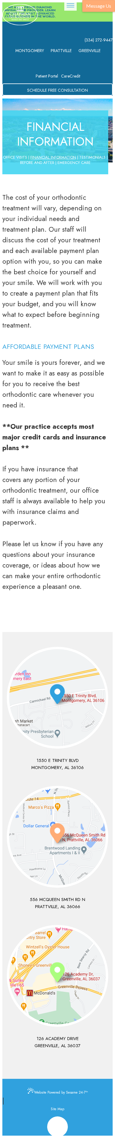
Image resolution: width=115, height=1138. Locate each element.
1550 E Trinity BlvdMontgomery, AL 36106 (57, 764)
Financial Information (53, 157)
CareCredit (70, 76)
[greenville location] (57, 976)
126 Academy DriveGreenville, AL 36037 (57, 1042)
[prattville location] (57, 837)
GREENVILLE (89, 51)
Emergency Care (74, 162)
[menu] (70, 5)
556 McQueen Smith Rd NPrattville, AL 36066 (57, 903)
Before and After (37, 162)
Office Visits (15, 157)
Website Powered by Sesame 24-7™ (61, 1092)
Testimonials (92, 157)
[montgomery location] (57, 698)
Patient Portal (47, 76)
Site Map (57, 1109)
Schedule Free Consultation (57, 90)
